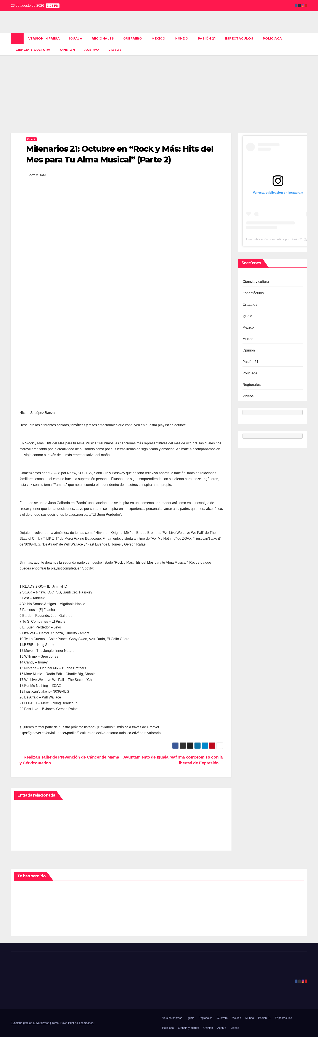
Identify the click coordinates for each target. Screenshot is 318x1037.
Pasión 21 (207, 38)
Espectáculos (239, 38)
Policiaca (272, 38)
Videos (115, 50)
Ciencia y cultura (33, 50)
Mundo (181, 38)
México (158, 38)
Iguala (75, 38)
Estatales (250, 304)
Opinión (67, 50)
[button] (304, 44)
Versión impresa (44, 38)
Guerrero (132, 38)
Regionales (103, 38)
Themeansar (86, 1022)
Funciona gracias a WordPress (30, 1022)
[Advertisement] (159, 87)
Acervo (91, 50)
